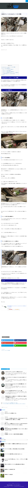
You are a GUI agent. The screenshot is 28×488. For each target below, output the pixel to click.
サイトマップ (9, 483)
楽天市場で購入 (10, 309)
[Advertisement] (8, 56)
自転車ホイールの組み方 (9, 474)
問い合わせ (13, 483)
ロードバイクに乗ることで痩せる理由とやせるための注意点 (14, 448)
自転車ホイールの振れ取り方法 (10, 469)
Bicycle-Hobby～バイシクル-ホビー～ (14, 485)
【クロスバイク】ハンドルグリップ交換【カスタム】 (14, 371)
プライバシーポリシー (17, 483)
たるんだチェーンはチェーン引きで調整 (8, 67)
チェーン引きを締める (7, 70)
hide (11, 65)
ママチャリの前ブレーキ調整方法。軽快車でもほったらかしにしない (16, 443)
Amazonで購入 (17, 309)
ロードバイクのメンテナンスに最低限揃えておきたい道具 (10, 402)
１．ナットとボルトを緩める (8, 69)
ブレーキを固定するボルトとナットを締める (10, 72)
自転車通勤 (9, 350)
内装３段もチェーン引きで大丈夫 (9, 73)
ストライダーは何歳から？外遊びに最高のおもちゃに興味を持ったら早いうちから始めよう (14, 403)
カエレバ (10, 308)
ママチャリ (3, 350)
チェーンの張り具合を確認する (8, 71)
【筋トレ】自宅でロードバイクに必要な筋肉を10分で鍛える (14, 464)
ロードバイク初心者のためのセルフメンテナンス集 (13, 390)
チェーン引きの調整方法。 (6, 68)
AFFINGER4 (23, 486)
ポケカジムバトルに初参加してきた (10, 413)
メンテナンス (3, 349)
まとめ (2, 74)
